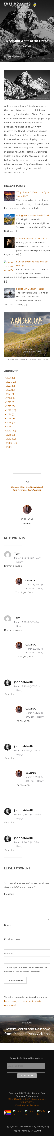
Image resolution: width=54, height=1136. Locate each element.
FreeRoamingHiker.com (27, 1105)
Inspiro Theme (20, 1131)
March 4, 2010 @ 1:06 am (27, 814)
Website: (9, 953)
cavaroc (27, 523)
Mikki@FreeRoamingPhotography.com (27, 1099)
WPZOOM (36, 1131)
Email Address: (12, 939)
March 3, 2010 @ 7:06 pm (27, 686)
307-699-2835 (27, 1102)
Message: (9, 894)
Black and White (17, 487)
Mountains (22, 490)
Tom (17, 553)
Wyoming (37, 490)
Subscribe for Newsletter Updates (26, 1058)
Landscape (13, 56)
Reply (19, 562)
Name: (7, 925)
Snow (30, 490)
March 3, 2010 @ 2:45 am (27, 558)
